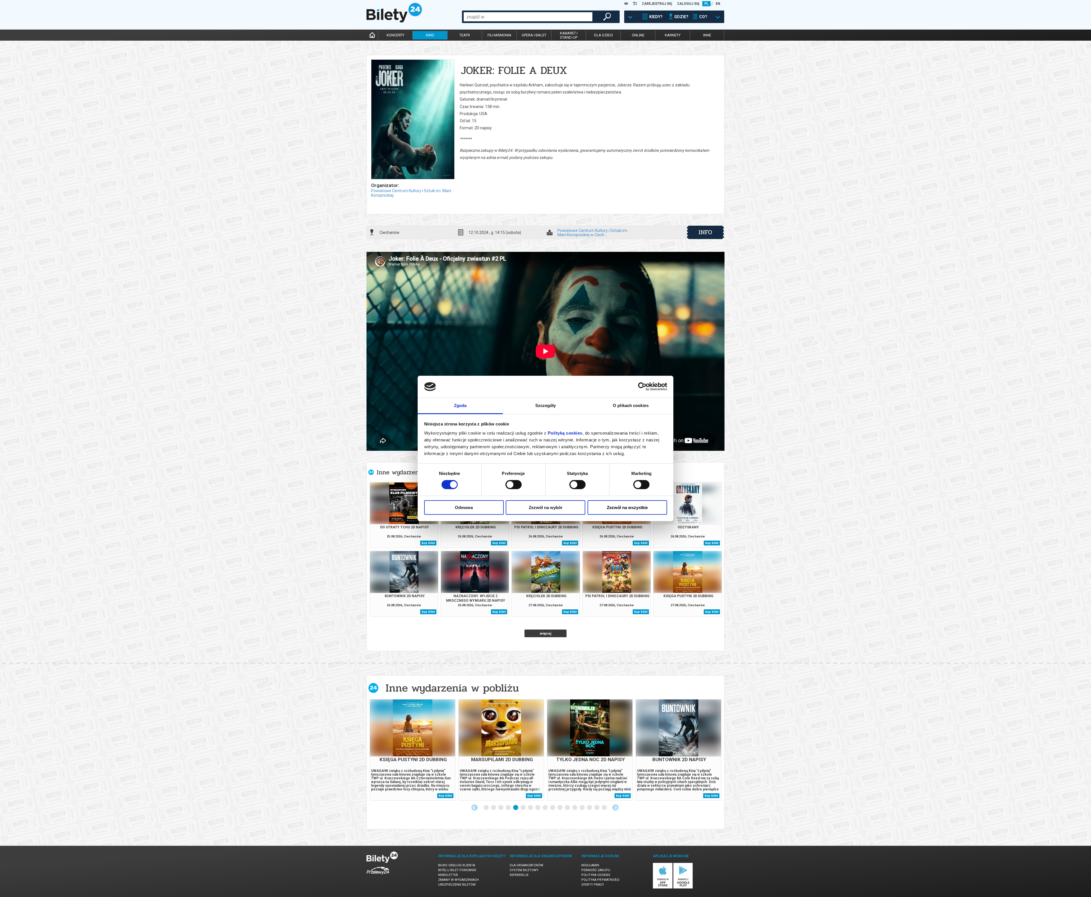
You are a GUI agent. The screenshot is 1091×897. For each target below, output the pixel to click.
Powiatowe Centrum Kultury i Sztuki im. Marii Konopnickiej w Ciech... (592, 232)
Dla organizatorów (526, 865)
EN (718, 4)
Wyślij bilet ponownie (457, 870)
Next (615, 807)
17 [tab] (604, 808)
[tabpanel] (412, 750)
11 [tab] (560, 808)
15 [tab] (590, 808)
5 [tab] (516, 808)
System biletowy (524, 870)
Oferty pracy (592, 884)
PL (706, 4)
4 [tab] (508, 808)
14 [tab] (582, 808)
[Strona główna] (394, 21)
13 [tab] (575, 808)
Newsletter (448, 875)
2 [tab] (494, 808)
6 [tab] (523, 808)
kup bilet (428, 543)
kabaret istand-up (569, 35)
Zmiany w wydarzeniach (458, 880)
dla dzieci (603, 35)
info (705, 232)
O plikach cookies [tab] (631, 405)
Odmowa (464, 507)
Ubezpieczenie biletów (457, 884)
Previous (474, 807)
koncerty (395, 35)
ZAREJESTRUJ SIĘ (657, 4)
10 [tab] (553, 808)
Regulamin (590, 865)
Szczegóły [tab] (545, 405)
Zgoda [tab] (460, 405)
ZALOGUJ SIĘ (688, 4)
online (638, 35)
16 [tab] (597, 808)
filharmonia (499, 35)
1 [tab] (486, 808)
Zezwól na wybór (546, 507)
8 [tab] (538, 808)
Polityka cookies (595, 875)
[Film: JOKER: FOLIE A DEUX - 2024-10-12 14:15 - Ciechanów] (412, 119)
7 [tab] (531, 808)
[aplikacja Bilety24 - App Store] (662, 887)
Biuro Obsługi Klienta (456, 865)
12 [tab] (568, 808)
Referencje (519, 875)
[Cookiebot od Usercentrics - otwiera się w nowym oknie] (642, 386)
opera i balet (534, 35)
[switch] (513, 484)
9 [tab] (545, 808)
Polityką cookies (565, 433)
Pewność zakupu (595, 870)
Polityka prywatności (600, 880)
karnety (672, 35)
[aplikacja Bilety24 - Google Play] (683, 887)
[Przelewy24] (378, 875)
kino (430, 35)
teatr (464, 35)
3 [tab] (501, 808)
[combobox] (528, 17)
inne (707, 35)
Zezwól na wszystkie (627, 507)
